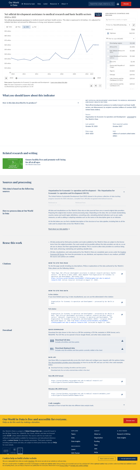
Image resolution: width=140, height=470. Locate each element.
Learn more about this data (59, 82)
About (63, 4)
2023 (99, 78)
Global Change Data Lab (33, 431)
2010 (11, 78)
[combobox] (101, 4)
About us (97, 434)
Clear (133, 29)
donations (31, 461)
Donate (126, 4)
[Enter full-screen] (100, 85)
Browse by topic (29, 4)
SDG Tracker (75, 453)
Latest (45, 4)
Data (39, 4)
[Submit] (112, 4)
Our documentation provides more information (64, 362)
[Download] (91, 85)
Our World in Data (14, 4)
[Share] (95, 85)
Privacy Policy (64, 465)
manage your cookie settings (79, 465)
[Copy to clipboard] (119, 274)
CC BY (31, 86)
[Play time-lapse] (6, 78)
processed (130, 117)
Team (96, 445)
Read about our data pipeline (58, 229)
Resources (53, 4)
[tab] (9, 27)
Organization (98, 438)
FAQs (55, 442)
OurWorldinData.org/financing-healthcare (16, 86)
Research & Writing (123, 434)
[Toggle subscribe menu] (118, 4)
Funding (97, 441)
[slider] (16, 78)
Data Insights (75, 441)
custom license (13, 440)
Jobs (95, 449)
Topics (73, 434)
